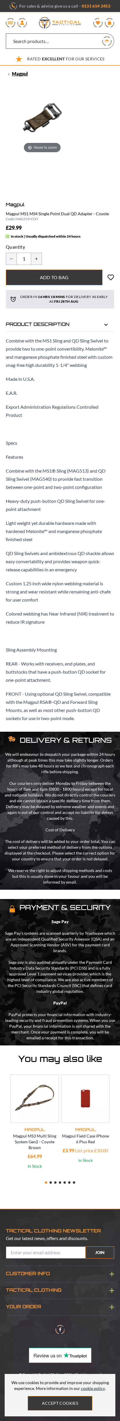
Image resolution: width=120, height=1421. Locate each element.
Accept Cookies (60, 1403)
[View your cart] (109, 22)
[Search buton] (107, 41)
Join (100, 1252)
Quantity (15, 247)
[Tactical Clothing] (60, 23)
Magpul (20, 73)
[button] (46, 1182)
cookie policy (93, 1388)
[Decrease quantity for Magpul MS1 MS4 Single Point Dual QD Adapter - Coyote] (11, 259)
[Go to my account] (22, 22)
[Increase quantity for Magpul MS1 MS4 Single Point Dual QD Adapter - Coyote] (36, 259)
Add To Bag (54, 277)
